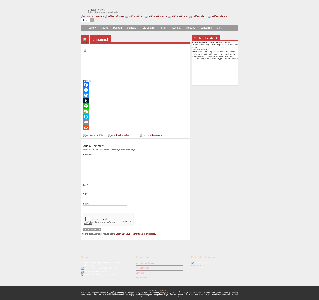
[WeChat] (135, 111)
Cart (219, 27)
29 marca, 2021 (96, 135)
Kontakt (176, 27)
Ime (85, 185)
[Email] (135, 122)
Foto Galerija (148, 27)
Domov (92, 27)
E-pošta (87, 193)
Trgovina (190, 27)
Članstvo (131, 27)
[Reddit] (135, 127)
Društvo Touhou (122, 135)
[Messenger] (135, 90)
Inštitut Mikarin (142, 268)
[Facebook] (135, 84)
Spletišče (87, 204)
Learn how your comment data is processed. (136, 234)
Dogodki (117, 27)
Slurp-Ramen (142, 278)
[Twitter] (135, 95)
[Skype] (135, 116)
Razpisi (163, 27)
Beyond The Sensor (145, 263)
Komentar (88, 154)
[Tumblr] (135, 100)
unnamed (100, 39)
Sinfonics (140, 273)
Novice (104, 27)
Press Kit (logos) (198, 265)
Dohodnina (206, 27)
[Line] (135, 106)
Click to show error (200, 49)
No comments (157, 135)
